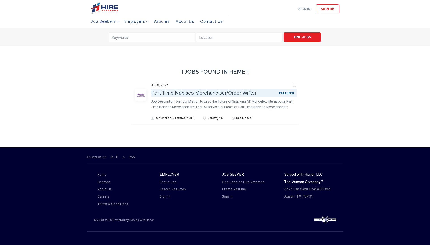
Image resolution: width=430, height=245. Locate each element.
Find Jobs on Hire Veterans (243, 182)
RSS (132, 157)
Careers (103, 196)
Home (101, 174)
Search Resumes (173, 189)
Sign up (327, 9)
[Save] (290, 85)
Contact (103, 182)
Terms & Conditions (112, 204)
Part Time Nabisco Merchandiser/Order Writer (203, 93)
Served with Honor (141, 220)
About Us (104, 189)
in (112, 157)
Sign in (304, 9)
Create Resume (234, 189)
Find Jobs (302, 37)
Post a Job (168, 182)
